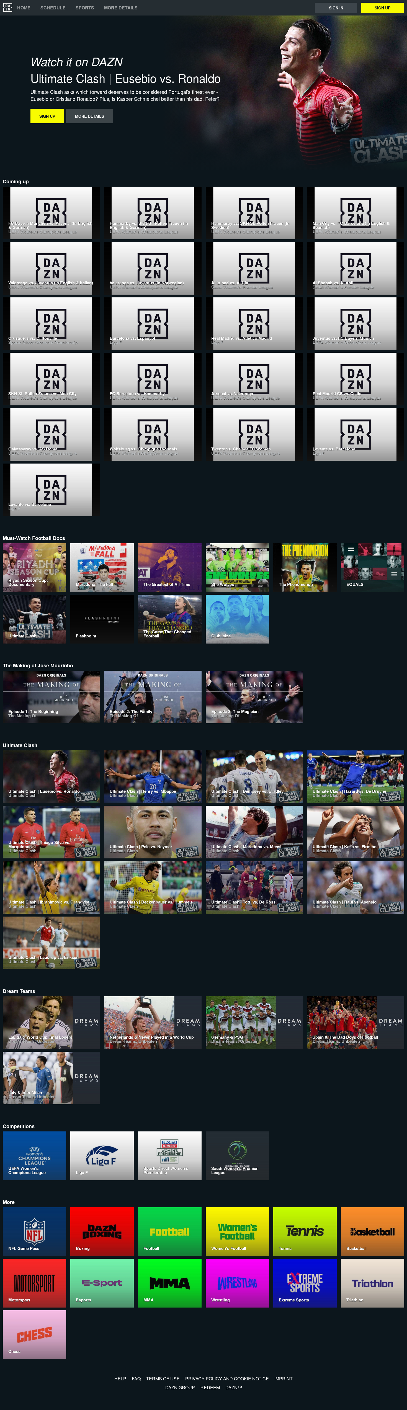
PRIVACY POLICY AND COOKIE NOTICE (227, 1378)
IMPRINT (283, 1378)
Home (23, 8)
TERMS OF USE (163, 1378)
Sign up (382, 8)
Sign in (336, 8)
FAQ (136, 1378)
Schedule (53, 8)
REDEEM (210, 1387)
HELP (120, 1378)
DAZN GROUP (180, 1387)
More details (121, 8)
